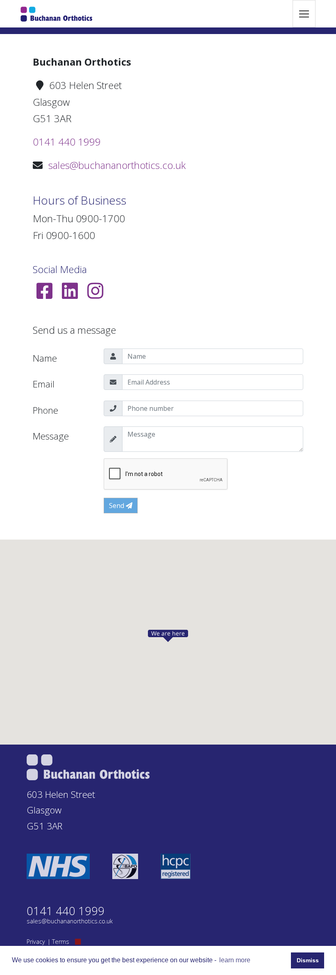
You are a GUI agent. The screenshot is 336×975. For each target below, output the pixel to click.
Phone (45, 410)
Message (51, 436)
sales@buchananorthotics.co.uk (117, 165)
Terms (60, 941)
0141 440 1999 (67, 141)
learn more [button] (234, 960)
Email (43, 384)
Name (45, 358)
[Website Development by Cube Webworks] (78, 941)
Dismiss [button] (308, 960)
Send (117, 505)
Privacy (36, 941)
